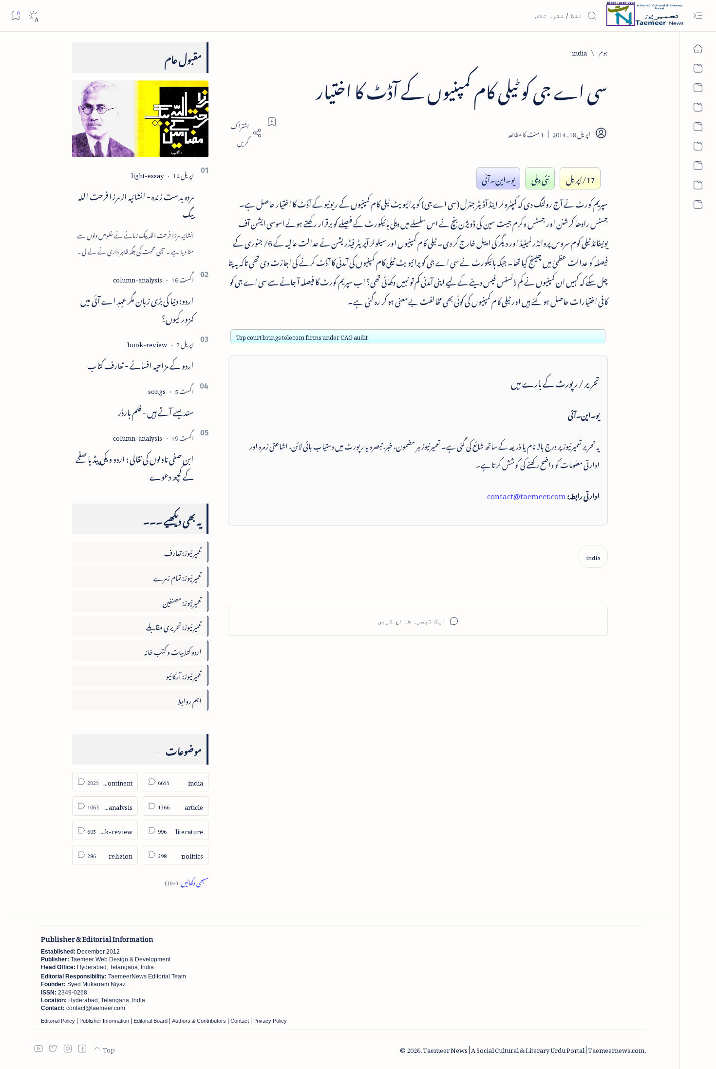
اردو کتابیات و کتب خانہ (173, 650)
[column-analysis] (137, 278)
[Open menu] (697, 15)
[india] (593, 556)
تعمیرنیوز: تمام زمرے (177, 576)
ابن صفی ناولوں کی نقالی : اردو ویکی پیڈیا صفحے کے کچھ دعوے (134, 466)
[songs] (157, 390)
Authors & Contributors (199, 1021)
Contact (239, 1021)
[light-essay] (147, 174)
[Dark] (33, 15)
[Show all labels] (186, 881)
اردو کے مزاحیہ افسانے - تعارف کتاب (140, 364)
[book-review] (147, 343)
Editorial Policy (58, 1021)
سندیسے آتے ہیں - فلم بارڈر (156, 410)
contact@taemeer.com (526, 494)
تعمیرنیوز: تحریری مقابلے (174, 625)
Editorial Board (150, 1021)
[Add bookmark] (272, 122)
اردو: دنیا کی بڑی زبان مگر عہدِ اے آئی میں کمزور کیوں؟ (137, 308)
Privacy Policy (270, 1021)
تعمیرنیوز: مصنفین (182, 601)
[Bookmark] (15, 15)
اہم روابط (189, 699)
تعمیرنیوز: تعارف (183, 551)
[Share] (245, 133)
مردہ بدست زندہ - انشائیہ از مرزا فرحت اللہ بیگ (136, 204)
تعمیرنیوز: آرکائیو (184, 674)
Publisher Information (104, 1021)
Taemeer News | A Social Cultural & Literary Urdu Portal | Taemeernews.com (533, 1049)
